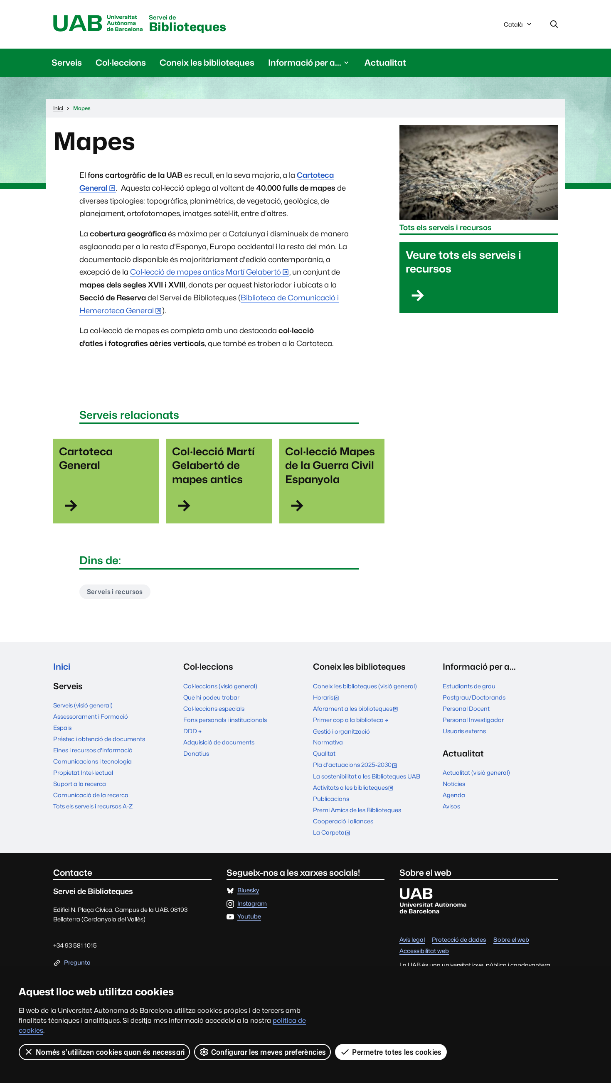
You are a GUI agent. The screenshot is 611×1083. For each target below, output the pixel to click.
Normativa (328, 742)
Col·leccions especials (213, 708)
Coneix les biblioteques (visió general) (365, 686)
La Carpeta (333, 833)
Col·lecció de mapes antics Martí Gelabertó (205, 272)
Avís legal (412, 940)
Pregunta (77, 963)
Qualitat (324, 753)
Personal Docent (466, 708)
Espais (62, 727)
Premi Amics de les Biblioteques (357, 809)
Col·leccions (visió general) (220, 686)
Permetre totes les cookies (396, 1052)
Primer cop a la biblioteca (348, 719)
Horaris (328, 698)
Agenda (454, 794)
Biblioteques (187, 24)
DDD (190, 730)
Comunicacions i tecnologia (92, 761)
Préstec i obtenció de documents (99, 738)
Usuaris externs (464, 730)
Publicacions (331, 798)
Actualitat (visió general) (476, 772)
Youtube (249, 917)
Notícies (454, 783)
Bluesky (248, 890)
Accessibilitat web (424, 951)
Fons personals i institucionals (225, 719)
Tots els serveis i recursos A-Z (93, 806)
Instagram (252, 904)
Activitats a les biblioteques (355, 788)
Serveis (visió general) (83, 705)
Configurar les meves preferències (268, 1052)
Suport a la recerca (79, 783)
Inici (61, 666)
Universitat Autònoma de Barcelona (98, 23)
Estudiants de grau (469, 686)
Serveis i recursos (115, 592)
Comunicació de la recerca (90, 794)
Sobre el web (511, 940)
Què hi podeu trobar (211, 697)
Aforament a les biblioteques (357, 709)
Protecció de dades (459, 940)
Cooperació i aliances (343, 821)
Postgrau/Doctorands (474, 697)
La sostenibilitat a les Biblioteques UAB (366, 776)
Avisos (451, 806)
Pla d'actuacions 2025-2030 (357, 765)
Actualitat (385, 62)
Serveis (67, 62)
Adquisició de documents (218, 742)
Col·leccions (121, 62)
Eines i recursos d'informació (93, 750)
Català (513, 26)
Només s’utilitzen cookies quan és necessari (110, 1052)
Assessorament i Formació (90, 716)
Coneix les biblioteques (207, 62)
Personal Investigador (473, 719)
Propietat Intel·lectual (83, 772)
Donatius (196, 753)
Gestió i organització (341, 731)
